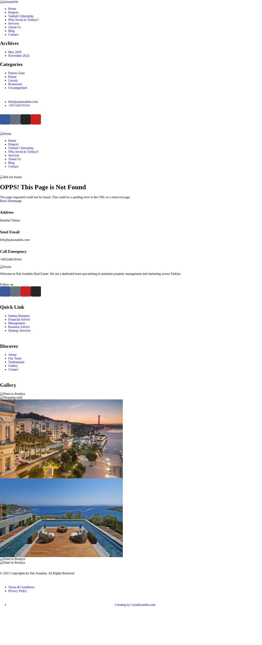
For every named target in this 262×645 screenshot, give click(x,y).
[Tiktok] (15, 119)
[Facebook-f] (5, 291)
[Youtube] (36, 119)
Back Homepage (11, 201)
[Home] (131, 134)
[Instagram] (25, 119)
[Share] (248, 4)
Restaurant (15, 84)
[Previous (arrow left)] (7, 322)
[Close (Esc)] (257, 4)
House (12, 76)
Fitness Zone (16, 73)
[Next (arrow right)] (255, 322)
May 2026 (14, 52)
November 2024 (18, 55)
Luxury (13, 80)
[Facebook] (5, 119)
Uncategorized (17, 88)
